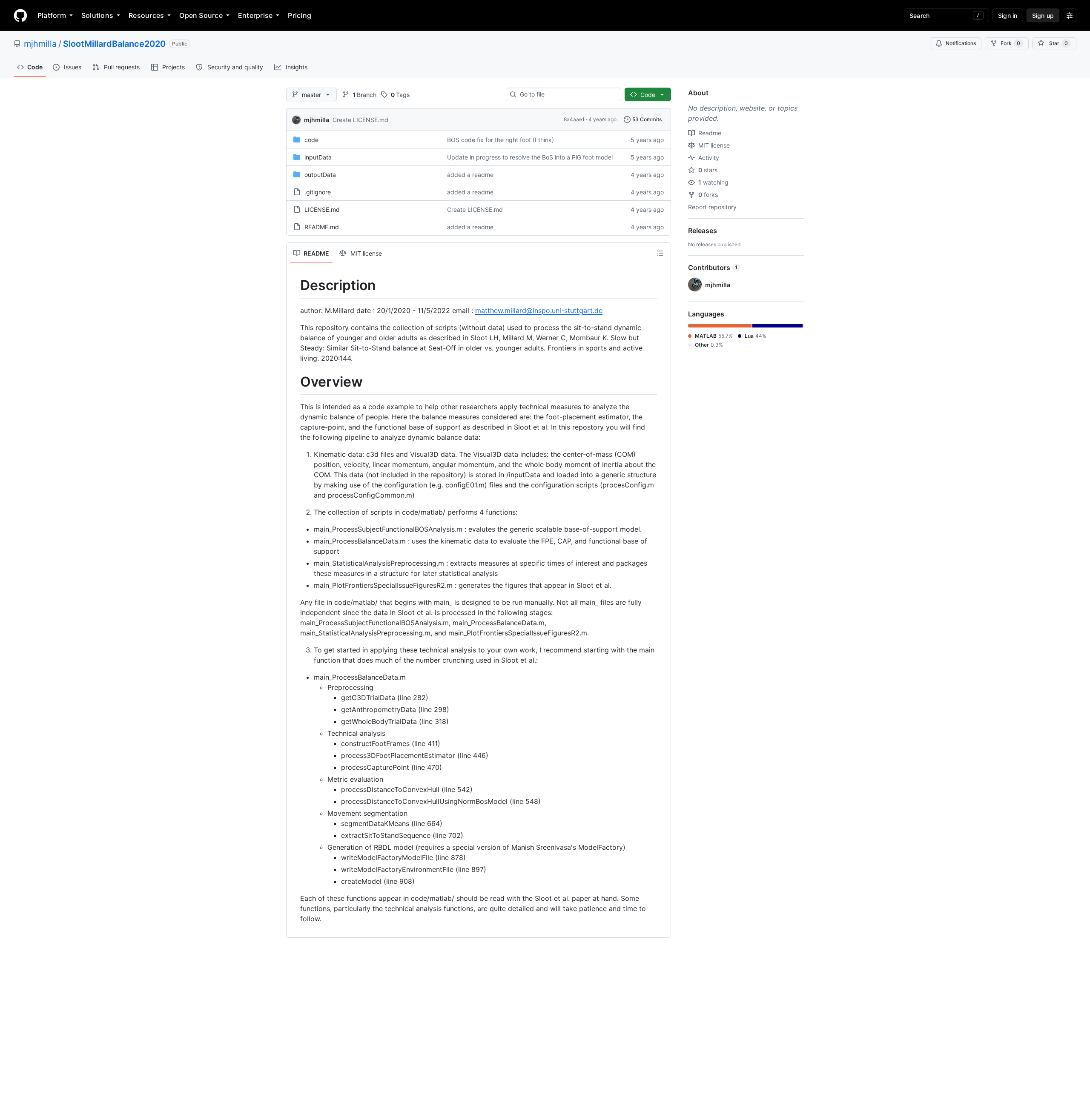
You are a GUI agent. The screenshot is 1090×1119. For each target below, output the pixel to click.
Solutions (97, 15)
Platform (51, 15)
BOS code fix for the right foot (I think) (500, 139)
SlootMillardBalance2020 (114, 44)
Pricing (299, 15)
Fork (1010, 43)
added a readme (470, 174)
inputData (318, 157)
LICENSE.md (322, 209)
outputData (320, 174)
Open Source (201, 15)
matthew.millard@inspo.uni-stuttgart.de (538, 310)
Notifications (961, 43)
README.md (321, 227)
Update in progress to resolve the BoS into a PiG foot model (530, 157)
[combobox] (567, 94)
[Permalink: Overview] (294, 382)
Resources (146, 15)
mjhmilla (40, 44)
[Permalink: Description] (294, 285)
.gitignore (317, 192)
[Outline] (660, 253)
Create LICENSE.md (360, 119)
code (311, 139)
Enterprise (255, 15)
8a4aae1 (574, 119)
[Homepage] (20, 15)
